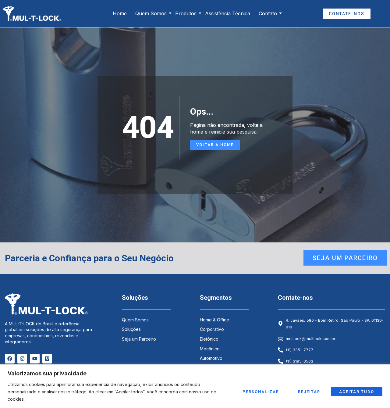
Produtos (186, 13)
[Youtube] (35, 358)
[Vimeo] (47, 358)
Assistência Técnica (227, 13)
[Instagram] (22, 358)
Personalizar (261, 391)
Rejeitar (309, 391)
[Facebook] (10, 358)
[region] (195, 386)
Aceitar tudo (356, 391)
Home (120, 13)
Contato (268, 13)
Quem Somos (151, 13)
